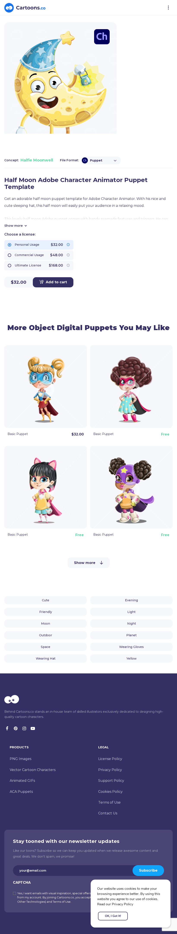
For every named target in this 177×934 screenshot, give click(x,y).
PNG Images (20, 759)
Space (45, 647)
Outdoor (45, 635)
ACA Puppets (21, 792)
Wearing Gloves (131, 647)
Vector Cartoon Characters (32, 770)
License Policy (110, 759)
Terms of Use (109, 802)
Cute (45, 600)
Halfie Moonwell (37, 160)
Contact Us (107, 813)
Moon (45, 623)
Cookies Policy (110, 792)
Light (131, 612)
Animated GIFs (22, 781)
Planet (131, 635)
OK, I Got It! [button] (113, 916)
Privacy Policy (110, 770)
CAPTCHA (22, 882)
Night (131, 623)
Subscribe (148, 870)
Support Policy (111, 781)
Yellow (131, 658)
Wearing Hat (45, 658)
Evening (131, 600)
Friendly (45, 612)
